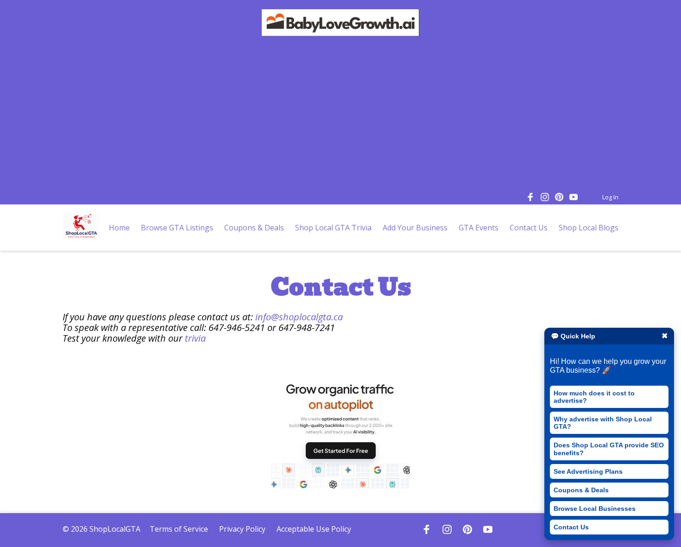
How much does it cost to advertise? (594, 396)
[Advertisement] (340, 115)
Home (119, 228)
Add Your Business (415, 228)
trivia (195, 338)
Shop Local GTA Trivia (333, 228)
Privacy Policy (242, 529)
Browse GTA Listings (177, 228)
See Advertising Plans (588, 471)
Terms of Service (179, 529)
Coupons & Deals (581, 490)
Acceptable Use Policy (314, 529)
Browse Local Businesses (595, 508)
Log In (610, 197)
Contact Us (571, 527)
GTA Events (478, 228)
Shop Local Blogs (588, 228)
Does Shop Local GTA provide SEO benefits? (609, 448)
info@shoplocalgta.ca (299, 317)
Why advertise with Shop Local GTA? (603, 422)
